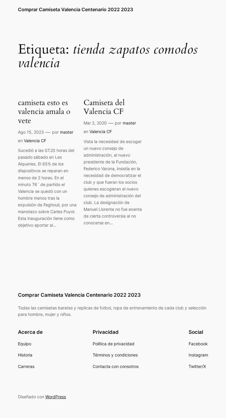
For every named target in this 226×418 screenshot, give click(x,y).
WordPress (55, 396)
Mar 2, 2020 (95, 122)
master (66, 132)
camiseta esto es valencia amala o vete (44, 111)
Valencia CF (35, 140)
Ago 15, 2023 (31, 132)
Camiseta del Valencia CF (104, 107)
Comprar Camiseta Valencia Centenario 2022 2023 (75, 9)
